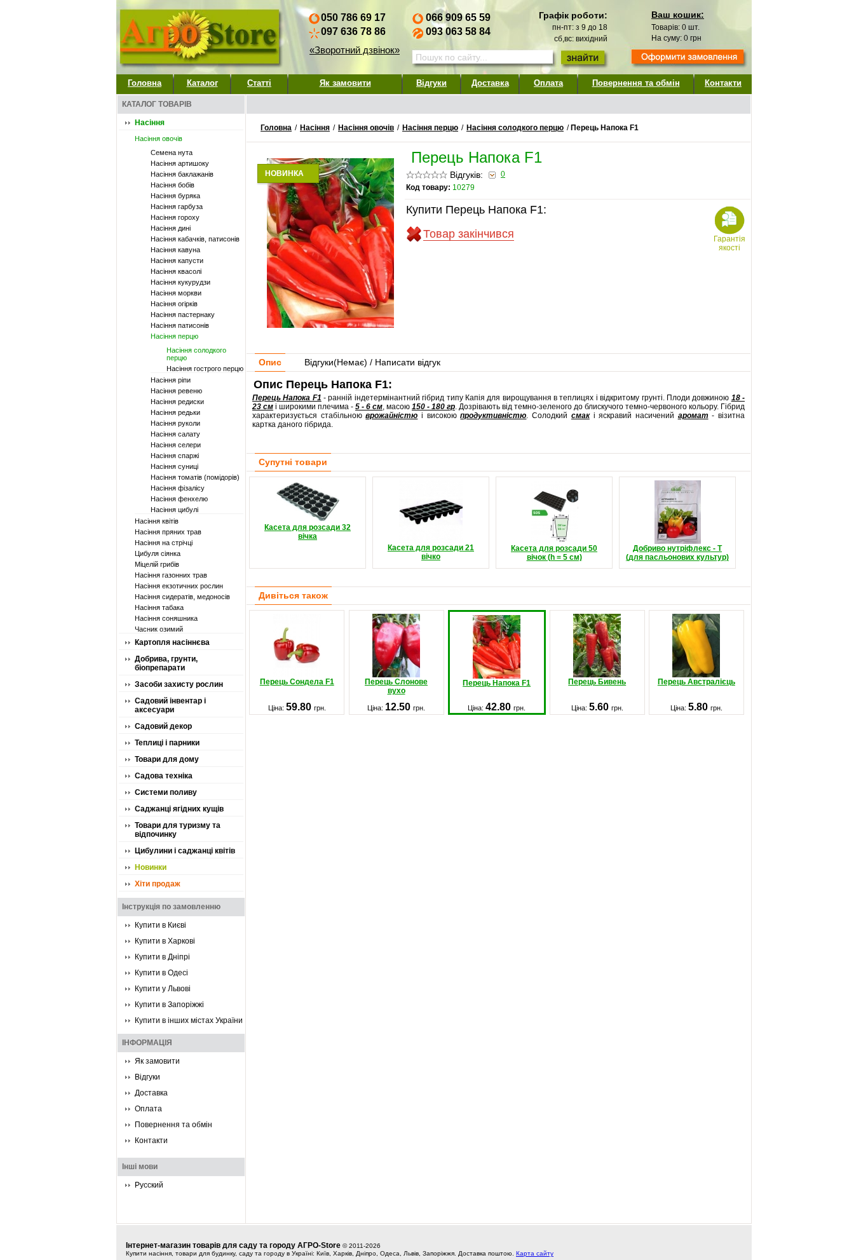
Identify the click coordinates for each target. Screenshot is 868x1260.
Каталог (202, 83)
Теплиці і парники (167, 742)
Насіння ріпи (171, 380)
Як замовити (345, 83)
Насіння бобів (172, 185)
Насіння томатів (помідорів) (195, 477)
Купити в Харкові (165, 941)
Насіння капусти (177, 260)
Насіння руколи (175, 423)
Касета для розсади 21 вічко (431, 552)
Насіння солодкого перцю (515, 127)
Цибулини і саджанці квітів (185, 850)
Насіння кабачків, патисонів (195, 239)
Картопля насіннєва (172, 642)
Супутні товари (293, 462)
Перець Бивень (597, 681)
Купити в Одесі (161, 972)
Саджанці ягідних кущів (179, 808)
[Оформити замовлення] (687, 58)
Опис (270, 362)
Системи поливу (166, 792)
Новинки (150, 867)
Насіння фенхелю (179, 499)
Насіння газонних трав (171, 575)
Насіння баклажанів (182, 174)
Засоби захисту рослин (179, 684)
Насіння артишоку (180, 163)
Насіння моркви (176, 293)
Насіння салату (175, 434)
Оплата (548, 83)
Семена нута (172, 152)
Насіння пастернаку (183, 314)
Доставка (490, 83)
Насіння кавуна (175, 250)
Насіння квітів (157, 521)
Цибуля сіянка (157, 553)
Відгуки (431, 83)
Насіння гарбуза (177, 206)
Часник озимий (159, 629)
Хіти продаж (157, 883)
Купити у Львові (163, 988)
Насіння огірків (174, 304)
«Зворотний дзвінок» (354, 49)
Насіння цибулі (174, 509)
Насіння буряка (175, 196)
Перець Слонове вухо (396, 686)
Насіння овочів (158, 138)
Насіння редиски (177, 401)
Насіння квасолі (176, 271)
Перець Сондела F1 (297, 681)
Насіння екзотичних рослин (179, 586)
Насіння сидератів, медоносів (182, 596)
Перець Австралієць (696, 681)
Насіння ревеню (176, 391)
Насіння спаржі (175, 455)
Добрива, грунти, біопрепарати (166, 663)
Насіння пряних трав (168, 532)
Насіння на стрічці (164, 542)
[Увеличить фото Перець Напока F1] (330, 325)
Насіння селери (176, 445)
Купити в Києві (160, 925)
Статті (259, 83)
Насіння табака (159, 607)
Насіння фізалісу (178, 488)
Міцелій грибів (157, 564)
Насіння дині (171, 228)
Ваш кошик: (677, 15)
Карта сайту (534, 1253)
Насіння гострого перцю (204, 368)
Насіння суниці (174, 466)
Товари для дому (167, 759)
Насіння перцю (174, 336)
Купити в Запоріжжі (169, 1004)
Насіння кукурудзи (180, 282)
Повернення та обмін (636, 83)
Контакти (723, 83)
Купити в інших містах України (189, 1020)
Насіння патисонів (180, 325)
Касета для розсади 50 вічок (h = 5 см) (554, 553)
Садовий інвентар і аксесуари (170, 705)
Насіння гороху (175, 217)
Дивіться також (293, 595)
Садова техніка (164, 775)
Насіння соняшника (166, 618)
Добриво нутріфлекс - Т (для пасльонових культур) (677, 553)
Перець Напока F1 (497, 683)
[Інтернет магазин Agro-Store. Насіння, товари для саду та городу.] (198, 34)
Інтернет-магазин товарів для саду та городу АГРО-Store (233, 1245)
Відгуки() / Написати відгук (372, 362)
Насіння (150, 122)
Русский (149, 1185)
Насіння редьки (175, 412)
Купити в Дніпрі (162, 956)
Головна (144, 83)
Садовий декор (163, 726)
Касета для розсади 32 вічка (307, 532)
